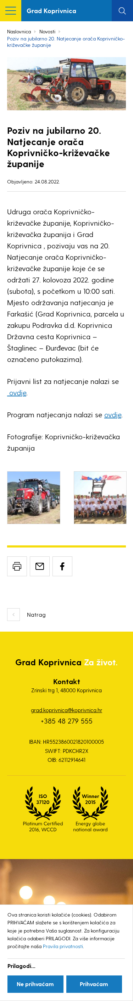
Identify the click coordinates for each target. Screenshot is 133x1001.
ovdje (16, 392)
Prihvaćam (94, 983)
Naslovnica (19, 31)
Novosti (47, 31)
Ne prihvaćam (35, 983)
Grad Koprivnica (51, 10)
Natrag (36, 614)
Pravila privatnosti (63, 946)
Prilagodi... (21, 965)
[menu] (10, 10)
